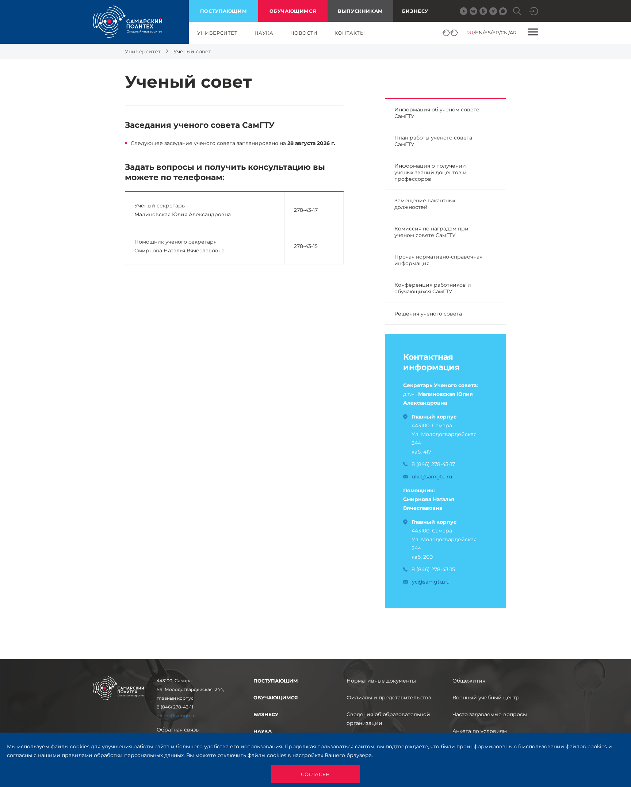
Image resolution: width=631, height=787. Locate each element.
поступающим (223, 11)
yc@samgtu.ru (431, 581)
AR (513, 32)
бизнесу (265, 714)
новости (304, 33)
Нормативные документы (381, 680)
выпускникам (360, 11)
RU (470, 32)
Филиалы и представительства (389, 697)
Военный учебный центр (486, 697)
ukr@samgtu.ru (432, 476)
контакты (349, 33)
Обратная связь (178, 729)
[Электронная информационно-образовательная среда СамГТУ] (533, 11)
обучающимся (293, 11)
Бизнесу (415, 11)
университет (217, 33)
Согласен (315, 774)
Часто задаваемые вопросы (489, 714)
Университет (143, 51)
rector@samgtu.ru (177, 715)
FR (495, 32)
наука (264, 33)
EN (479, 32)
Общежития (468, 680)
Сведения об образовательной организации (388, 718)
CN (504, 32)
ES (487, 32)
